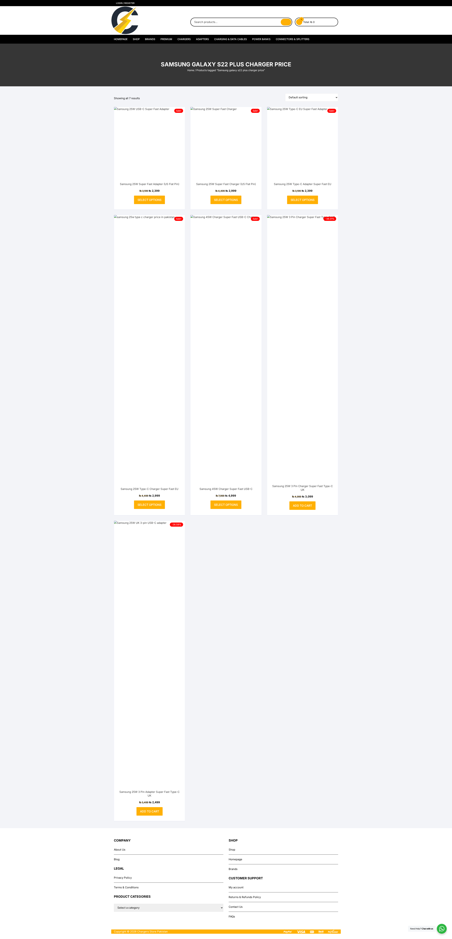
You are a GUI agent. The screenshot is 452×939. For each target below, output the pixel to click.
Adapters (202, 39)
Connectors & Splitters (292, 39)
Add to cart (302, 505)
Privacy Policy (123, 877)
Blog (117, 859)
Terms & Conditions (126, 887)
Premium (166, 39)
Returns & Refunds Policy (245, 897)
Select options (149, 200)
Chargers (184, 39)
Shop (136, 39)
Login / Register (125, 3)
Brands (150, 39)
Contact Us (236, 906)
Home (190, 70)
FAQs (232, 916)
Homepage (120, 39)
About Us (119, 849)
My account (236, 887)
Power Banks (261, 39)
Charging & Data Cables (230, 39)
